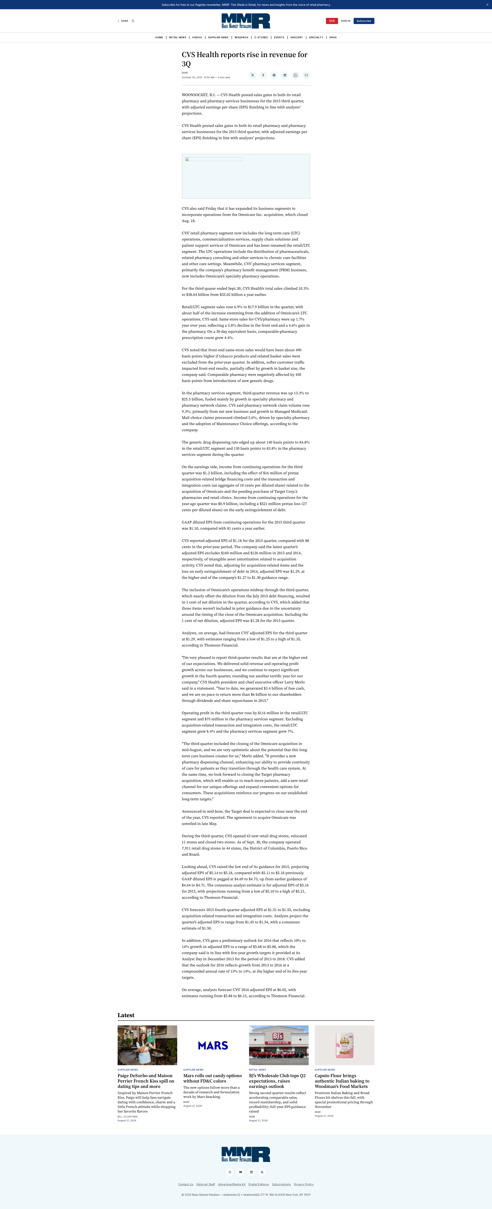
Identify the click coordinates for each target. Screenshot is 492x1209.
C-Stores (261, 37)
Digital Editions (258, 1184)
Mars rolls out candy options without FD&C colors (212, 1078)
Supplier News (218, 37)
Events (279, 37)
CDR (332, 20)
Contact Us (186, 1184)
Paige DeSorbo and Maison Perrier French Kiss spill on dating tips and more (146, 1080)
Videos (197, 37)
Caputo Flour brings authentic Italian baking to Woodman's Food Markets (342, 1080)
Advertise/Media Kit (231, 1184)
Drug (333, 37)
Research (241, 37)
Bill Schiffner (128, 1116)
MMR (185, 72)
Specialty (316, 37)
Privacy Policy (304, 1184)
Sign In (346, 20)
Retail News (177, 37)
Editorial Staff (206, 1184)
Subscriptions (281, 1184)
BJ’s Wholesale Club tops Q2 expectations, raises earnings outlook (277, 1080)
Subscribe (364, 20)
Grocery (296, 37)
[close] (487, 5)
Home (159, 37)
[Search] (133, 20)
